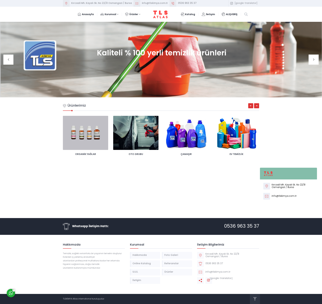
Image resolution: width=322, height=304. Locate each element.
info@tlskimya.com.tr (155, 3)
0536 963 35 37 (187, 3)
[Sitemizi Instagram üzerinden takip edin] (231, 3)
